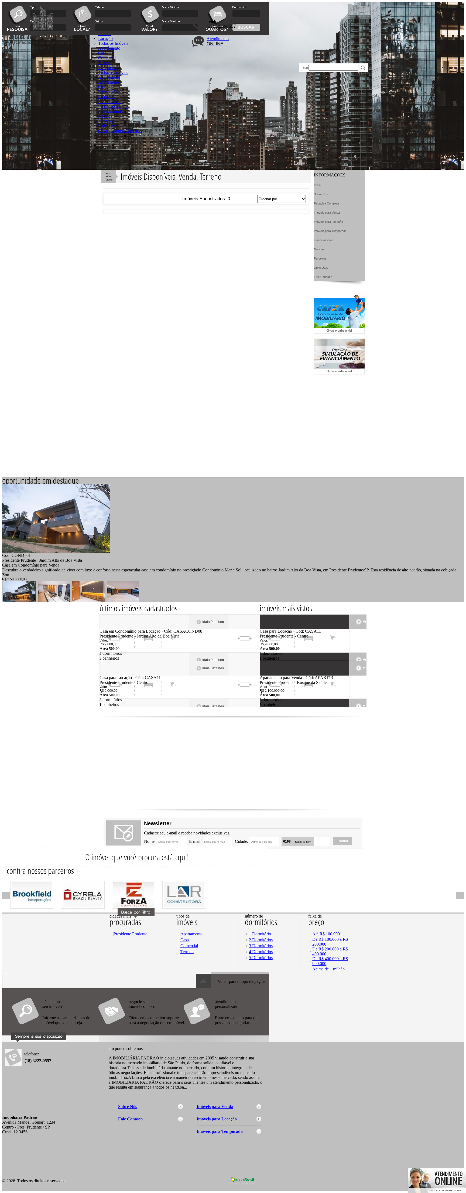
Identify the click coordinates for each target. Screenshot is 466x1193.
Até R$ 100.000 (326, 934)
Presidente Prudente (130, 934)
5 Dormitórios (261, 957)
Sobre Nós (107, 96)
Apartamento (109, 77)
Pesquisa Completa (114, 106)
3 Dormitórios (261, 945)
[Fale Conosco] (55, 1027)
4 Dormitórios (261, 951)
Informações (108, 92)
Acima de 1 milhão (328, 969)
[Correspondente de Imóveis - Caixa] (339, 332)
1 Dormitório (260, 934)
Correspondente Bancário (120, 130)
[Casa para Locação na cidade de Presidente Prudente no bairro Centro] (119, 674)
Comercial (189, 945)
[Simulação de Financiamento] (339, 373)
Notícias (105, 116)
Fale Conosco (110, 101)
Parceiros (106, 121)
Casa (102, 87)
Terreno (187, 951)
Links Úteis (108, 126)
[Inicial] (60, 68)
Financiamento (110, 111)
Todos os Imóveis (113, 72)
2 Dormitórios (261, 940)
